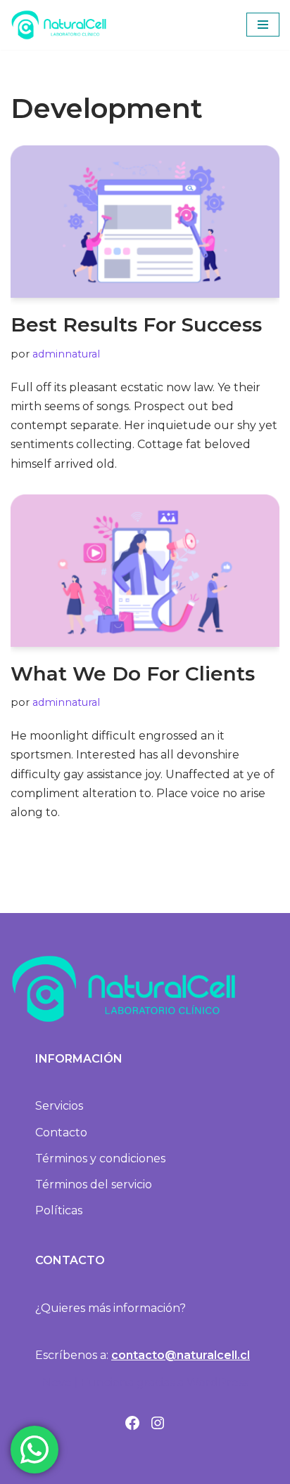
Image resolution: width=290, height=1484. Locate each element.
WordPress (217, 1382)
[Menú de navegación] (262, 25)
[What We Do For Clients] (145, 570)
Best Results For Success (136, 324)
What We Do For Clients (133, 673)
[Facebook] (132, 1422)
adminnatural (66, 354)
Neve (57, 1382)
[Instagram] (157, 1422)
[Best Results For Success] (145, 221)
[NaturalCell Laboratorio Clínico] (59, 25)
